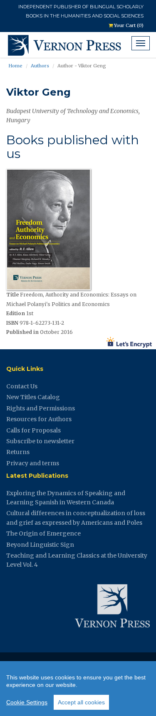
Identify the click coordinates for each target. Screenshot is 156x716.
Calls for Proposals (33, 430)
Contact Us (21, 386)
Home (15, 66)
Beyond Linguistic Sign (40, 544)
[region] (78, 688)
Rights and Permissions (40, 408)
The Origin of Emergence (43, 533)
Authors (40, 66)
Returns (18, 452)
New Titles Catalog (33, 397)
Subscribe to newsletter (40, 441)
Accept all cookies (81, 702)
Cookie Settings (26, 702)
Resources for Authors (39, 419)
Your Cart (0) (128, 25)
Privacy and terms (32, 463)
